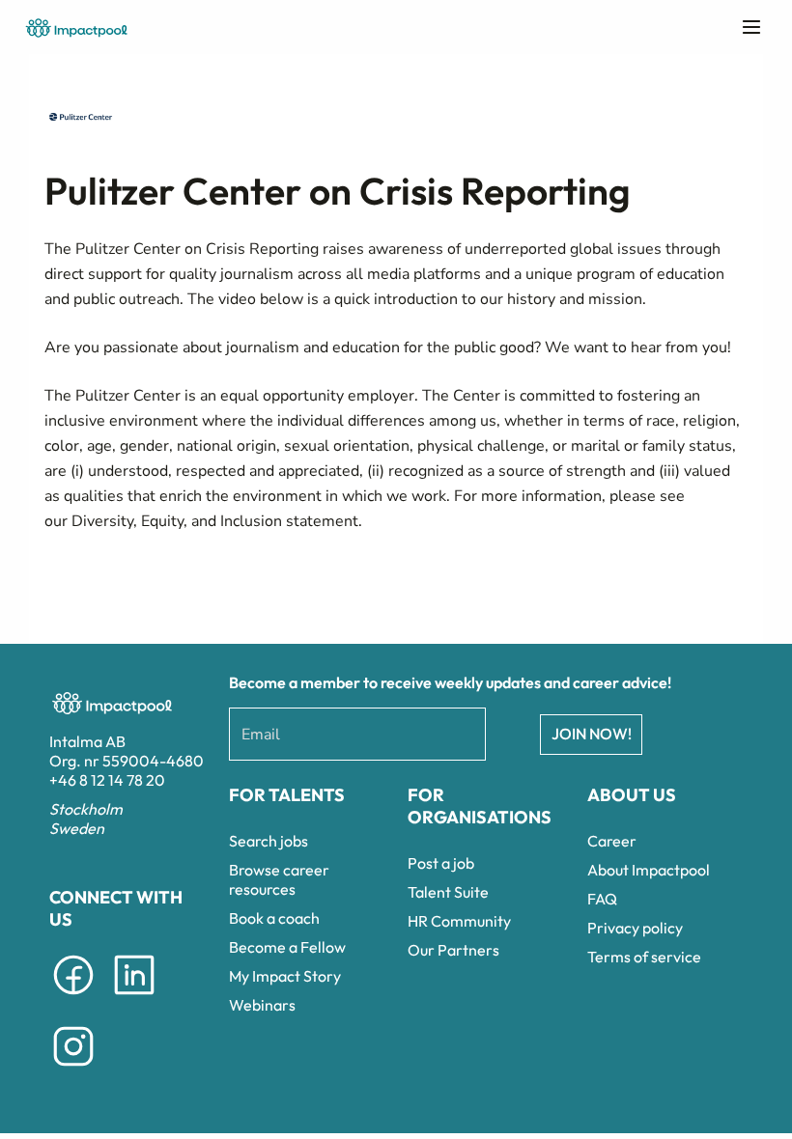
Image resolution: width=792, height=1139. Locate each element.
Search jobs (268, 840)
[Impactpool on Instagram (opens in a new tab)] (73, 1069)
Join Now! (592, 733)
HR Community (459, 921)
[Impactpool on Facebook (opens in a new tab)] (73, 998)
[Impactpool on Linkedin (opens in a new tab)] (134, 998)
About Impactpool (648, 869)
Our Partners (453, 949)
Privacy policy (635, 927)
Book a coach (274, 918)
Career (611, 840)
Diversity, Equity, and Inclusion (176, 521)
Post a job (441, 863)
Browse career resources (279, 879)
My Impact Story (285, 976)
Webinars (262, 1004)
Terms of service (644, 956)
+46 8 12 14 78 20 (107, 780)
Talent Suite (448, 892)
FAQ (602, 898)
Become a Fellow (287, 947)
